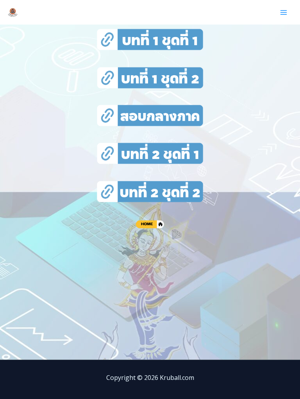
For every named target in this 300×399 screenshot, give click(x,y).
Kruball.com (52, 12)
